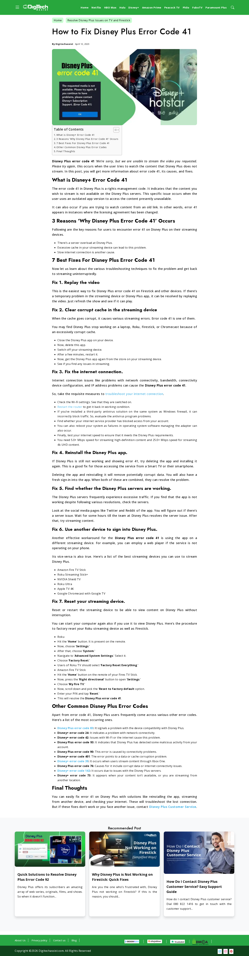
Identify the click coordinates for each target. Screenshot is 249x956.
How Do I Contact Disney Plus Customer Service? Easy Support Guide (194, 886)
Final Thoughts (65, 151)
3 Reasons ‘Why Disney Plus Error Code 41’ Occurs (87, 139)
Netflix (96, 7)
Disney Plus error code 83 (75, 728)
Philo (186, 7)
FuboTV (197, 7)
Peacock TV (172, 7)
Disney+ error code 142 (73, 771)
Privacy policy (39, 940)
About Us (20, 940)
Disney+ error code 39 (72, 761)
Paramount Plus (216, 7)
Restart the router (69, 407)
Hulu (122, 7)
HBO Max (110, 7)
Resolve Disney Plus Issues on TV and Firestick (98, 20)
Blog (74, 940)
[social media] (220, 951)
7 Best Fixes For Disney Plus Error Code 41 (83, 143)
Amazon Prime (151, 7)
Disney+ (133, 7)
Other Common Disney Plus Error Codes (81, 147)
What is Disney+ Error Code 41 (75, 134)
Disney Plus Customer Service (172, 807)
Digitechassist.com (51, 951)
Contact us (59, 940)
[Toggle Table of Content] (114, 130)
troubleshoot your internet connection (134, 394)
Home (84, 7)
